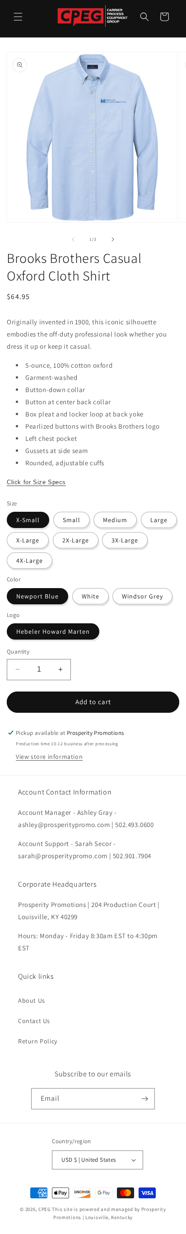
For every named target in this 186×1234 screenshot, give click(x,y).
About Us (31, 1000)
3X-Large (125, 540)
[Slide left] (73, 239)
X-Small (28, 520)
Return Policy (37, 1041)
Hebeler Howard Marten (53, 631)
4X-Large (29, 560)
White (90, 596)
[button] (18, 17)
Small (71, 520)
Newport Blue (37, 596)
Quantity (18, 651)
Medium (115, 520)
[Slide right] (113, 239)
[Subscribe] (144, 1098)
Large (158, 520)
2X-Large (75, 540)
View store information (49, 757)
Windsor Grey (142, 596)
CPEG (44, 1209)
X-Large (27, 540)
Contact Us (34, 1021)
